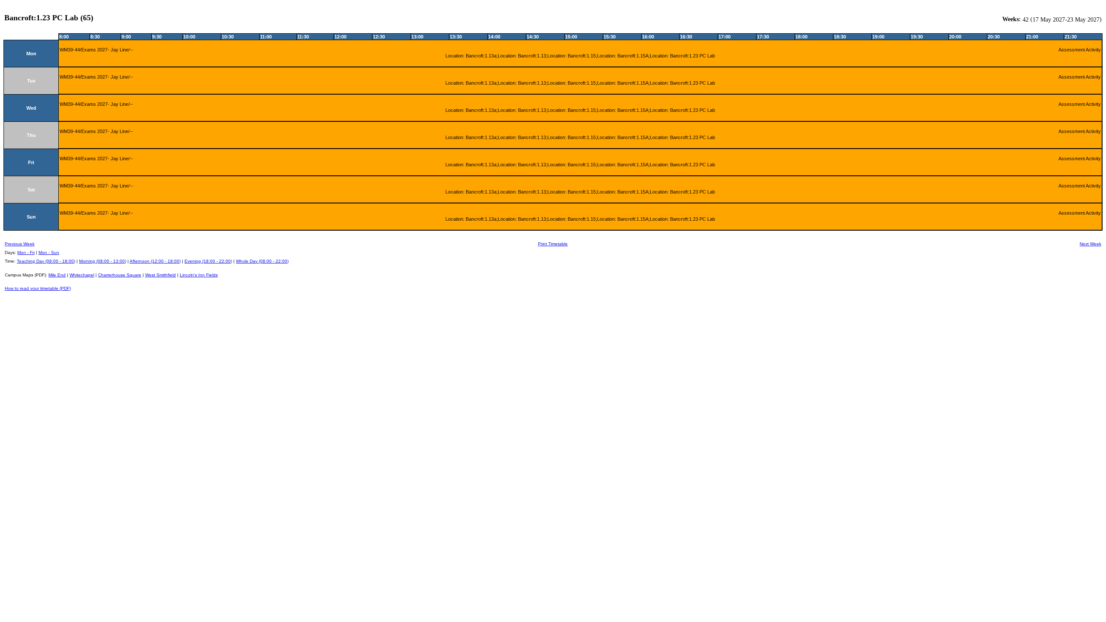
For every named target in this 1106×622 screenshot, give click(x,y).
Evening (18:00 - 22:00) (208, 261)
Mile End (57, 275)
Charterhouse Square (119, 275)
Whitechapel (82, 275)
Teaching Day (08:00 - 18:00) (46, 261)
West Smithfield (160, 275)
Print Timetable (553, 243)
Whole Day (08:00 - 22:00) (262, 261)
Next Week (1090, 243)
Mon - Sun (48, 252)
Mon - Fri (26, 252)
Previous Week (20, 243)
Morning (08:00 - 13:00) (102, 261)
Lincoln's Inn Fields (199, 275)
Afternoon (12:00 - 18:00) (155, 261)
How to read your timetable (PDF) (38, 288)
